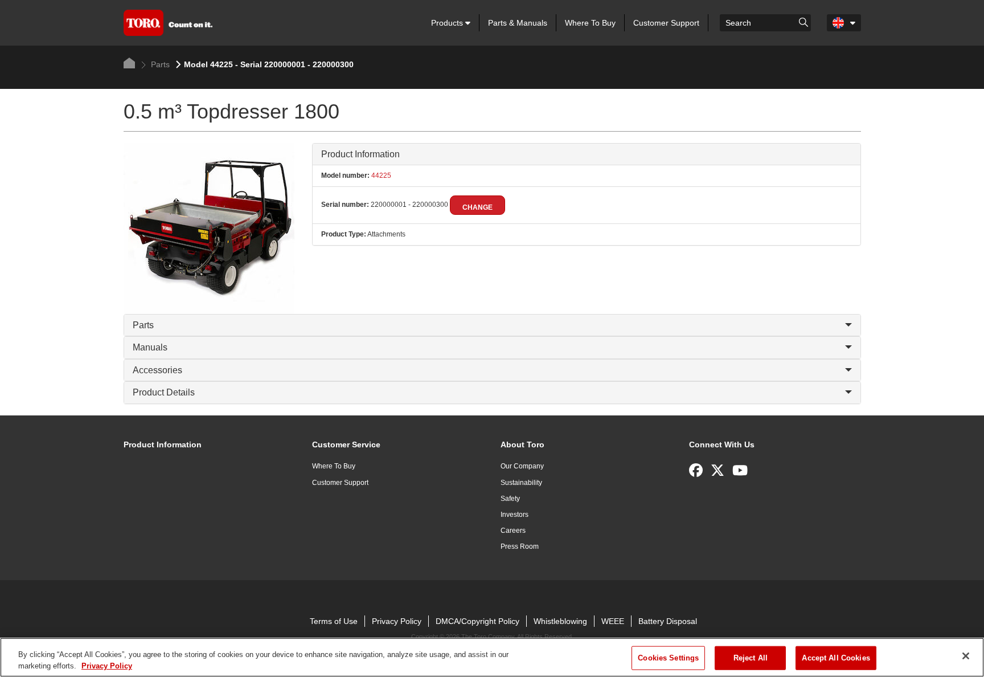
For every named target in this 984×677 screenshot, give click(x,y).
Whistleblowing (560, 621)
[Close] (965, 655)
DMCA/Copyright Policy (477, 621)
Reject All (750, 658)
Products (448, 22)
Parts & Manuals (517, 22)
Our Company (522, 466)
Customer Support (666, 22)
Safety (510, 499)
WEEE (612, 621)
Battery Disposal (667, 621)
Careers (513, 531)
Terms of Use (334, 621)
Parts (159, 64)
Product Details (164, 392)
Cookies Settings (668, 658)
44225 (380, 176)
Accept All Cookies (836, 658)
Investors (514, 515)
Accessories (157, 370)
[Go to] (803, 21)
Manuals (150, 347)
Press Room (520, 546)
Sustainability (521, 483)
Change (477, 207)
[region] (492, 657)
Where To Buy (590, 22)
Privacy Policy (396, 621)
